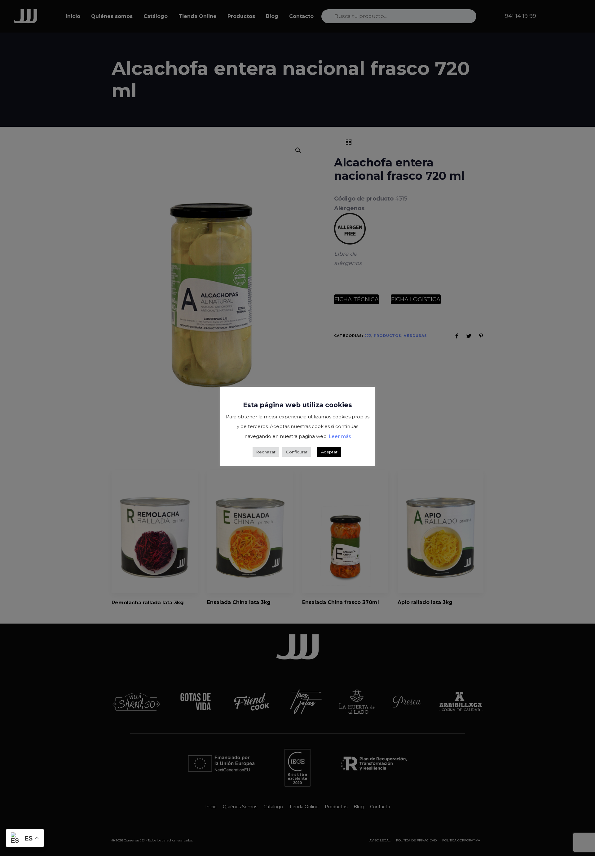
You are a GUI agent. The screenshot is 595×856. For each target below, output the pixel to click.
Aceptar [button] (329, 451)
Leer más (340, 436)
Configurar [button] (296, 451)
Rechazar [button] (265, 451)
